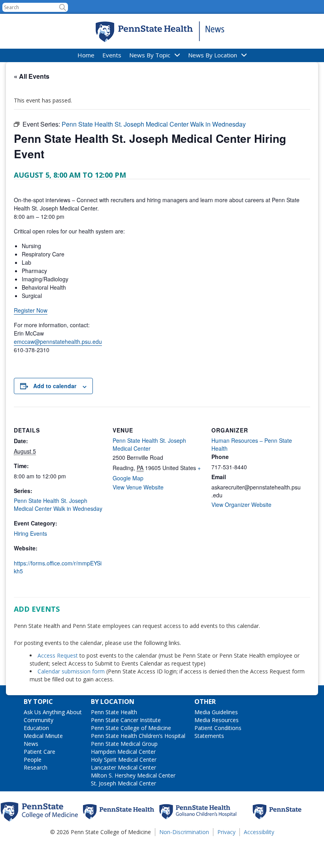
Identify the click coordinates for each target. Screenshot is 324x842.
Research (35, 767)
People (32, 759)
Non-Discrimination (184, 832)
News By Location (212, 55)
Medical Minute (43, 736)
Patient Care (39, 751)
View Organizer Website (241, 504)
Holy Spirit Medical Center (123, 759)
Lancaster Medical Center (123, 767)
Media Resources (216, 720)
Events (111, 55)
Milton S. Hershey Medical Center (133, 775)
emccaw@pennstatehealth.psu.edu (58, 341)
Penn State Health (114, 712)
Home (85, 55)
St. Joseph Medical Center (123, 783)
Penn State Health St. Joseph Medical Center (149, 444)
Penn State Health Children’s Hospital (138, 736)
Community (38, 720)
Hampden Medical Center (123, 751)
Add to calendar (54, 386)
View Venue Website (138, 487)
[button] (62, 7)
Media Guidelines (216, 712)
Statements (209, 736)
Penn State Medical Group (124, 743)
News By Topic (149, 55)
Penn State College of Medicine (131, 728)
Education (36, 728)
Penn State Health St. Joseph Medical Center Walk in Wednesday (58, 504)
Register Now (30, 310)
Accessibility (259, 832)
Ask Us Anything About (53, 712)
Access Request (58, 655)
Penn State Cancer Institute (126, 720)
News (31, 743)
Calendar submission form (71, 671)
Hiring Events (30, 533)
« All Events (31, 76)
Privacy (226, 832)
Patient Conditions (217, 728)
